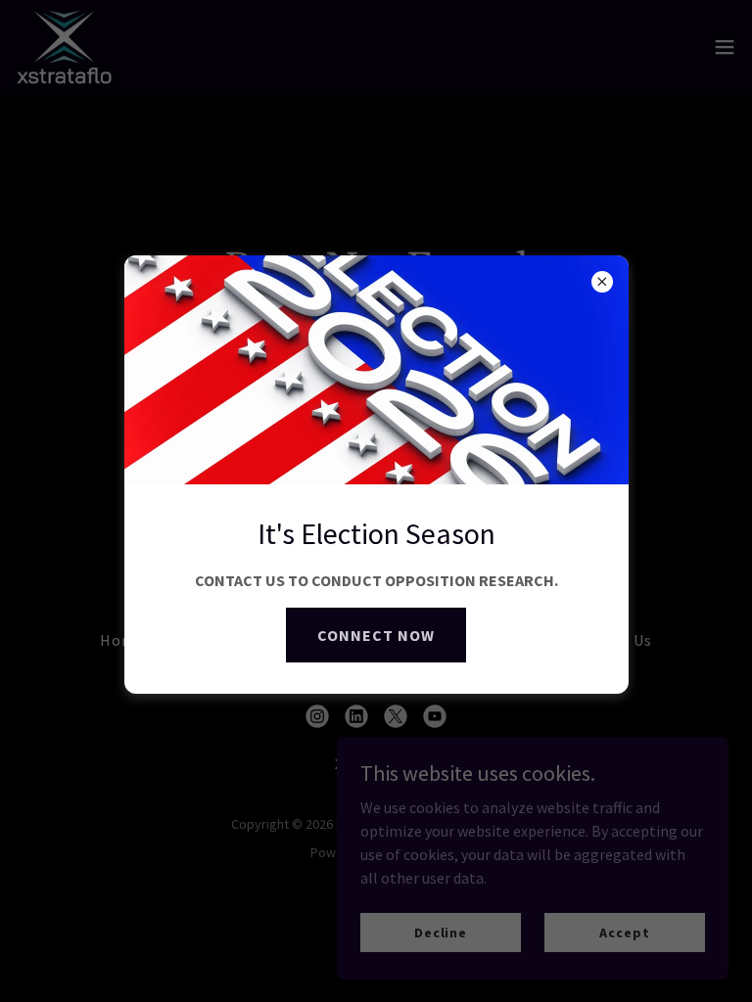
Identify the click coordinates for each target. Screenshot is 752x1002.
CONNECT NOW (376, 635)
